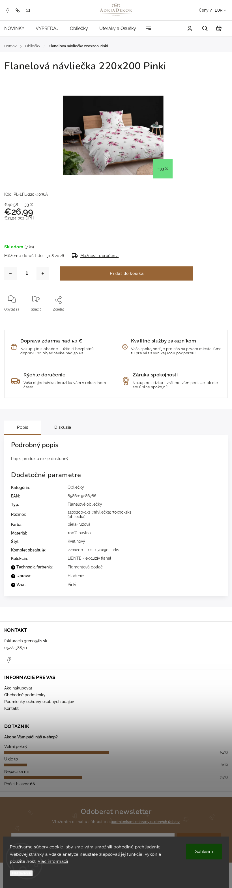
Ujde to (11, 759)
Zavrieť (203, 317)
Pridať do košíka (126, 273)
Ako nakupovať (18, 688)
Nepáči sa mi (16, 771)
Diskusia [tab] (62, 427)
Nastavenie (21, 873)
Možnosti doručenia (99, 255)
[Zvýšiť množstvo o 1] (42, 273)
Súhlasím (204, 851)
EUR (218, 10)
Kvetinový (76, 541)
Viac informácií (53, 861)
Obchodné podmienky (25, 695)
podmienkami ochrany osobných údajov (145, 822)
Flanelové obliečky (85, 504)
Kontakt (11, 708)
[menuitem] (17, 28)
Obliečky (76, 487)
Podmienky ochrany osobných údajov (39, 701)
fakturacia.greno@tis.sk (25, 641)
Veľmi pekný (15, 746)
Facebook (7, 10)
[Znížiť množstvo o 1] (10, 273)
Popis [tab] (22, 427)
